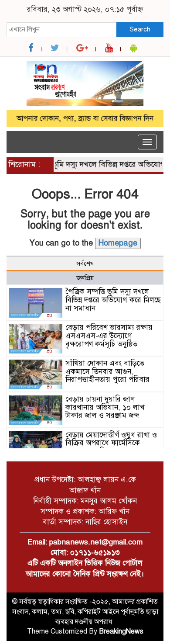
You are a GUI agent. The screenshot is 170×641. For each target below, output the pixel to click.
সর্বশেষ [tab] (85, 263)
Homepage (118, 243)
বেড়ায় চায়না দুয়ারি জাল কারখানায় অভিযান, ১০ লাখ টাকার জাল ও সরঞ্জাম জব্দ (104, 407)
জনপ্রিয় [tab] (85, 278)
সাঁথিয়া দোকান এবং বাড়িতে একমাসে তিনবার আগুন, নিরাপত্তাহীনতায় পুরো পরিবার (107, 371)
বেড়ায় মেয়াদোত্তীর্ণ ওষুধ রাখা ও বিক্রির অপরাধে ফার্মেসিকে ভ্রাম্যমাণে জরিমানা (111, 443)
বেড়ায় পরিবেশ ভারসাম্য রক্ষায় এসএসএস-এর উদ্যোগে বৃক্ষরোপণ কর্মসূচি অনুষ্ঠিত (109, 335)
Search (139, 29)
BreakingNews (121, 631)
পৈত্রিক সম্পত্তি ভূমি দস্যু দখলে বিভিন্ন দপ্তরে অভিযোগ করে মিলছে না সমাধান (113, 299)
